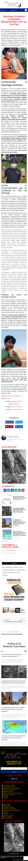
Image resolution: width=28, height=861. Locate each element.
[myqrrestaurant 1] (14, 612)
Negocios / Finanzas (18, 567)
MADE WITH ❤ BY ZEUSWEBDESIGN (20, 859)
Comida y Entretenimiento (9, 569)
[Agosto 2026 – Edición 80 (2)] (14, 483)
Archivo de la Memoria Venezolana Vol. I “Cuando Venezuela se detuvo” (19, 498)
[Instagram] (16, 10)
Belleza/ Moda (9, 567)
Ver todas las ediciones (14, 853)
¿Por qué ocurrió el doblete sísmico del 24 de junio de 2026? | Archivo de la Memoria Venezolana (19, 533)
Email (2, 766)
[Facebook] (12, 10)
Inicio (3, 567)
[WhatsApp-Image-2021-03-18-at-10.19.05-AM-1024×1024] (14, 601)
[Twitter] (14, 10)
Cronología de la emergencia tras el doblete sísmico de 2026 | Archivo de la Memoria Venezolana (19, 522)
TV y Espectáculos (20, 569)
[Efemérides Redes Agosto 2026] (14, 7)
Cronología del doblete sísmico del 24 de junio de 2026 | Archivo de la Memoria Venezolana (19, 510)
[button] (22, 10)
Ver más (4, 575)
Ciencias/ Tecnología (7, 572)
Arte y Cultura (17, 572)
